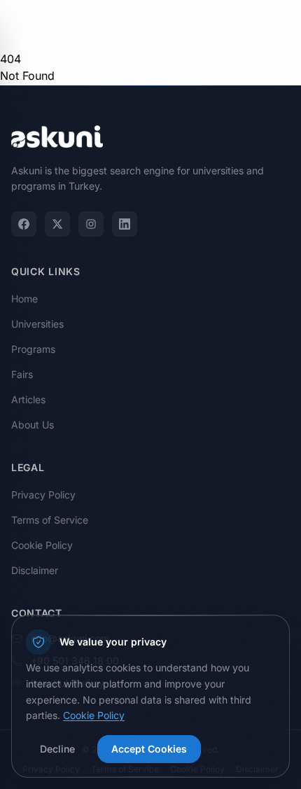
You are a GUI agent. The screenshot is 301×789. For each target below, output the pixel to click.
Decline (57, 749)
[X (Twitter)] (57, 224)
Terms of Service (49, 520)
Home (24, 299)
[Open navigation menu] (276, 25)
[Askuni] (57, 25)
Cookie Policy (42, 545)
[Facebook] (23, 224)
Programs (33, 349)
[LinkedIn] (124, 224)
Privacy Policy (43, 495)
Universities (37, 324)
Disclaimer (34, 570)
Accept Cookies (149, 749)
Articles (28, 399)
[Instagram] (91, 224)
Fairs (22, 374)
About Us (32, 425)
